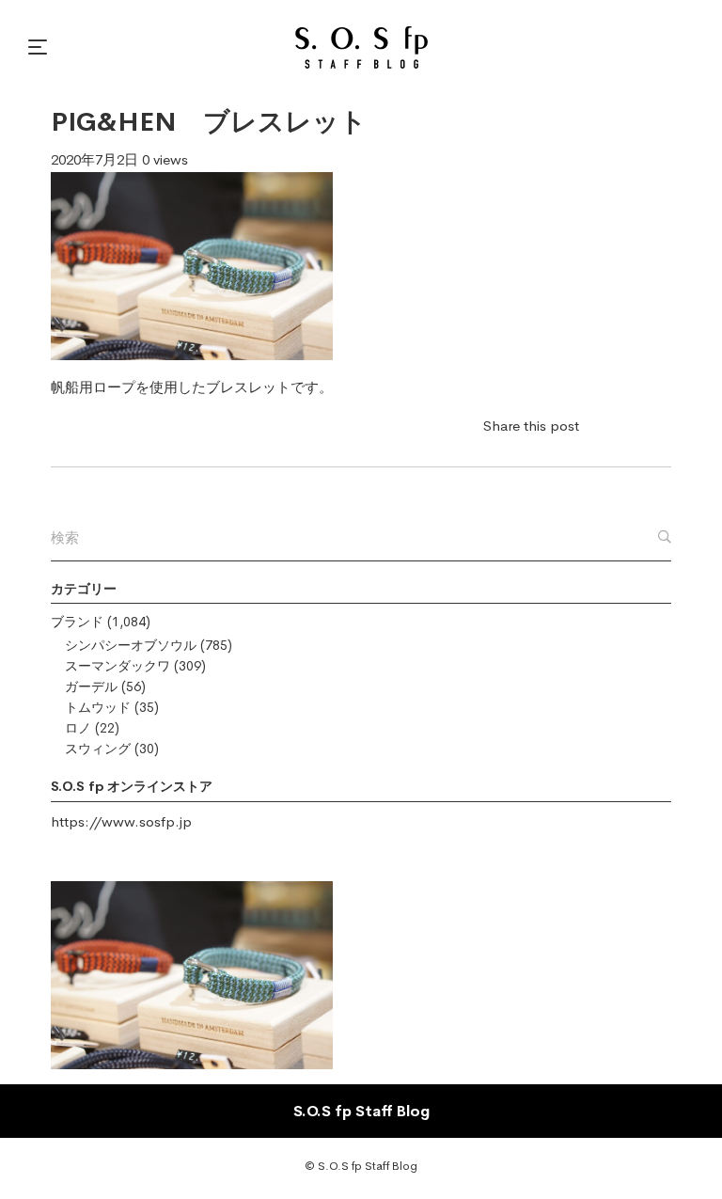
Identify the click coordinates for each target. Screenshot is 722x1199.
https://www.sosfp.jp (121, 821)
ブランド (77, 621)
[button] (40, 47)
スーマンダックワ (117, 665)
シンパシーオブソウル (130, 645)
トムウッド (98, 707)
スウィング (98, 748)
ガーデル (91, 686)
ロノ (78, 727)
